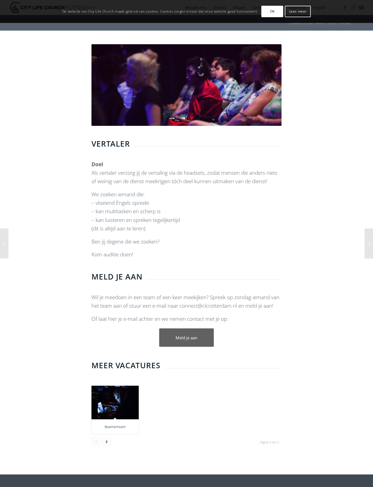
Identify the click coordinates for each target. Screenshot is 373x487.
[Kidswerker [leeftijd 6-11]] (369, 243)
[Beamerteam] (115, 402)
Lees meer (298, 11)
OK (272, 11)
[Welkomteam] (4, 243)
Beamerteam (115, 426)
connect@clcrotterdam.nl (207, 305)
